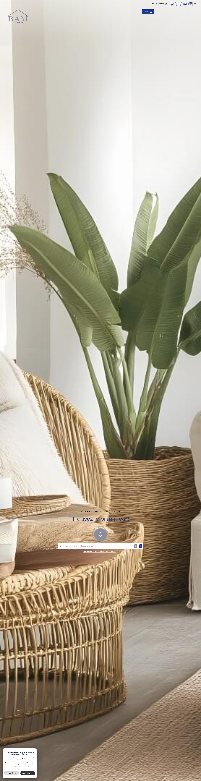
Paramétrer (11, 773)
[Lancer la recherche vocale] (100, 534)
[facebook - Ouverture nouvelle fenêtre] (176, 4)
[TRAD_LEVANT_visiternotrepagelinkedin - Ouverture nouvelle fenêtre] (185, 4)
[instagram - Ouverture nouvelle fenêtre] (180, 4)
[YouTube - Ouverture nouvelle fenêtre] (172, 4)
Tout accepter (27, 773)
